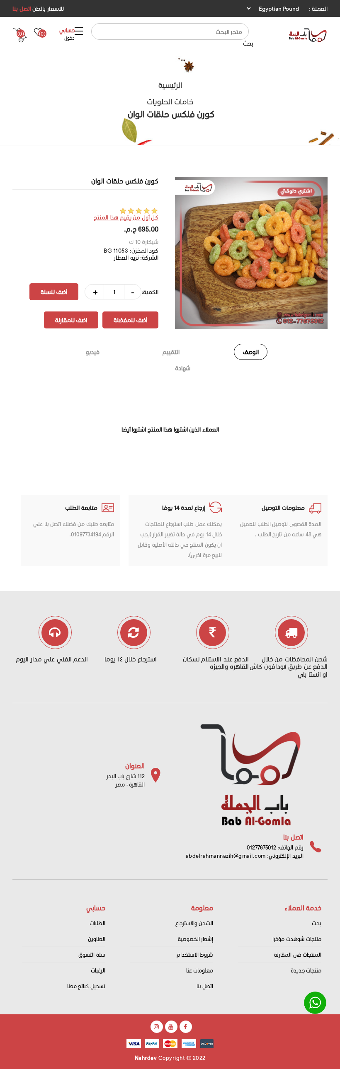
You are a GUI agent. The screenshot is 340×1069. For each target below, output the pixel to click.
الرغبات (98, 970)
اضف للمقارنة (71, 319)
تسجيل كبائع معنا (86, 986)
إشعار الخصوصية (196, 939)
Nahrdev (146, 1058)
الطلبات (97, 923)
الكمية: (149, 291)
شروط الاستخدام (195, 954)
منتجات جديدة (306, 970)
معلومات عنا (200, 970)
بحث (248, 43)
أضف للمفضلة (130, 319)
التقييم (171, 351)
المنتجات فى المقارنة (297, 954)
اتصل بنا (21, 8)
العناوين (96, 939)
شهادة (182, 368)
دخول (69, 38)
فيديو (93, 351)
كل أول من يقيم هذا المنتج (126, 217)
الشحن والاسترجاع (194, 923)
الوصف (251, 351)
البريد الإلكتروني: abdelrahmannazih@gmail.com (245, 855)
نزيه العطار (126, 257)
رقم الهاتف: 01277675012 (275, 847)
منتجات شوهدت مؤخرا (296, 939)
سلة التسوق (91, 954)
